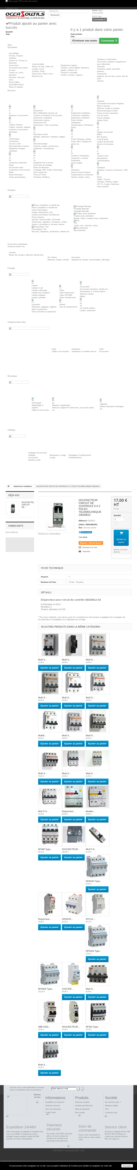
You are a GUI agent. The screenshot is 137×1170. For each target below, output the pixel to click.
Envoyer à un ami (90, 547)
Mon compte (80, 1113)
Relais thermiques (16, 175)
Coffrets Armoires (15, 125)
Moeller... (90, 811)
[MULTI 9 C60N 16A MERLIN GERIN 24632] (98, 834)
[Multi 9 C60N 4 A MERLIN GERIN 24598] (98, 683)
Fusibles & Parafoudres (80, 156)
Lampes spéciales (39, 298)
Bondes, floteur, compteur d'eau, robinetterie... (91, 218)
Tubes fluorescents (66, 293)
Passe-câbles (14, 82)
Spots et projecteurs (39, 309)
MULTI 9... (43, 811)
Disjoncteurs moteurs (41, 120)
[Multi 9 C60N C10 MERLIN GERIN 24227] (98, 974)
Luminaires (36, 304)
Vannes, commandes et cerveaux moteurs (48, 224)
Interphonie (76, 349)
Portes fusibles (77, 120)
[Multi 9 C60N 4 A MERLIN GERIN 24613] (50, 758)
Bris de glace (102, 137)
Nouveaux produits (82, 1102)
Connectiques (14, 139)
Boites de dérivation (41, 167)
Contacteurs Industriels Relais (18, 164)
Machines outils (34, 460)
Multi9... (42, 735)
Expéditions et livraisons (54, 1102)
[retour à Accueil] (8, 486)
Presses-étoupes (103, 118)
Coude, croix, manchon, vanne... (86, 226)
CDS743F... (67, 989)
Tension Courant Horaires (81, 172)
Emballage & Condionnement (79, 455)
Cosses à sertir (15, 144)
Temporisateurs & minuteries (82, 175)
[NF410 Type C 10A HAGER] (98, 1012)
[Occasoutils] (25, 15)
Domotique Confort (40, 134)
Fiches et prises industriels (107, 113)
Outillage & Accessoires (37, 453)
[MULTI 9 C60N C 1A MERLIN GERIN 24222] (50, 796)
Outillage (31, 455)
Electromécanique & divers (107, 111)
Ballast (82, 296)
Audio (54, 349)
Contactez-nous (12, 8)
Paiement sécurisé (52, 1106)
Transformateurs (103, 161)
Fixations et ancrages (69, 73)
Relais (11, 172)
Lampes (35, 285)
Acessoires (75, 257)
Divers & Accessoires (105, 144)
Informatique (36, 403)
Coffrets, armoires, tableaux (20, 127)
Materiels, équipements (61, 405)
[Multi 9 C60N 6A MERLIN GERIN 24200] (50, 645)
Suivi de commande (53, 1109)
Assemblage (14, 53)
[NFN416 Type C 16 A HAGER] (98, 936)
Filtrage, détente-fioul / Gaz (42, 212)
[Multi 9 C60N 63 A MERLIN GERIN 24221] (50, 683)
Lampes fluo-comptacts (41, 293)
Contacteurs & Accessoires (19, 170)
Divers (73, 127)
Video (101, 349)
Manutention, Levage (58, 455)
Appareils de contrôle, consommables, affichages (90, 260)
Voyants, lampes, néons (80, 177)
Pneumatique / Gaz (39, 229)
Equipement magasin (69, 65)
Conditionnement (74, 458)
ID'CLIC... (91, 919)
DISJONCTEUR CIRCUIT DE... (29, 504)
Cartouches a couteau (79, 158)
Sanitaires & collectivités (106, 59)
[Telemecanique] (85, 532)
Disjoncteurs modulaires (42, 118)
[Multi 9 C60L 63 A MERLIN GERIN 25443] (74, 721)
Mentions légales (111, 1106)
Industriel (100, 101)
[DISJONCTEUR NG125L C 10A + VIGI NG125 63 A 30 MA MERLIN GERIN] (74, 834)
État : (81, 528)
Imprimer (86, 551)
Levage (52, 458)
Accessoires (14, 65)
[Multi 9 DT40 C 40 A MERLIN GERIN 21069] (98, 758)
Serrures (100, 81)
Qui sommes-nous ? (113, 1102)
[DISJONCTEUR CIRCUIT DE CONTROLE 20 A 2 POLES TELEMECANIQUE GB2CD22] (74, 1012)
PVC (75, 223)
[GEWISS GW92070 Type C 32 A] (74, 904)
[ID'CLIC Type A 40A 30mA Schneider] (98, 904)
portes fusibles (76, 163)
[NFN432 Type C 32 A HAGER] (50, 974)
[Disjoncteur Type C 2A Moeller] (50, 904)
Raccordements (80, 230)
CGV (107, 1109)
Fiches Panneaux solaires (81, 139)
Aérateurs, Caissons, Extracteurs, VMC (112, 170)
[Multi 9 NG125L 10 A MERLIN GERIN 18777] (74, 645)
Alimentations (102, 158)
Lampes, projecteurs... (88, 310)
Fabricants (15, 525)
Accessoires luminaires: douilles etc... (94, 289)
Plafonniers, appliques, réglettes (44, 307)
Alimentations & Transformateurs (92, 291)
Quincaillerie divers (16, 85)
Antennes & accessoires (18, 115)
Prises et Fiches (39, 175)
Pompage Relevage (81, 209)
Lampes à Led (37, 288)
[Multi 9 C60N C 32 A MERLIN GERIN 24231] (50, 1050)
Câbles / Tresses (103, 179)
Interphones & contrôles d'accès (84, 351)
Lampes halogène (38, 295)
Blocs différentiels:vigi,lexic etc (45, 113)
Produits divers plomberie (83, 216)
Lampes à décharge (39, 290)
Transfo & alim (102, 156)
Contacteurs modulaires (80, 115)
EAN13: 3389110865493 (88, 525)
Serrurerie (101, 67)
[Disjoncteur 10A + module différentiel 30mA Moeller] (74, 796)
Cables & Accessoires (60, 351)
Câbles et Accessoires (40, 410)
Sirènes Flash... (103, 120)
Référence (83, 521)
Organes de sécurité (105, 132)
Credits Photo (50, 1113)
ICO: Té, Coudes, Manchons (108, 184)
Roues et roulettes (16, 87)
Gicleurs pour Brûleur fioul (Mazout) (45, 215)
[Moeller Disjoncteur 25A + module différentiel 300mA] (98, 796)
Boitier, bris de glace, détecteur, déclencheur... (27, 255)
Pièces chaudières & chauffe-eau (44, 208)
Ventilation (101, 168)
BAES (99, 135)
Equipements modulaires (80, 113)
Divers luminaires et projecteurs (44, 312)
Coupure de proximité (105, 142)
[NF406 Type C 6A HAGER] (50, 834)
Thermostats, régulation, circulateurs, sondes (49, 222)
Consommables (38, 64)
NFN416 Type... (93, 951)
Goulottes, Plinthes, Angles (107, 182)
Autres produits (103, 187)
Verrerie (62, 304)
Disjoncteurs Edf (39, 123)
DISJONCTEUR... (71, 849)
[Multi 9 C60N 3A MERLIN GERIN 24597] (98, 645)
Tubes (61, 290)
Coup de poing (102, 139)
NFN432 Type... (46, 989)
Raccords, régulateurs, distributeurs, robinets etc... (51, 232)
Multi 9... (42, 659)
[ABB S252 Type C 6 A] (50, 1012)
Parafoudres (75, 161)
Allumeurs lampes (87, 294)
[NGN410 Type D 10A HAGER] (98, 866)
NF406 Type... (45, 849)
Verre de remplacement (68, 307)
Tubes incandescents (67, 298)
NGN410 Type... (94, 881)
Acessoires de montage (42, 165)
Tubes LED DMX (65, 295)
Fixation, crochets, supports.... (73, 75)
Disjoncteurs (38, 111)
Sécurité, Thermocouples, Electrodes (46, 220)
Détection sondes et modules (108, 108)
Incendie (12, 253)
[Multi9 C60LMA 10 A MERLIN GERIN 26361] (50, 721)
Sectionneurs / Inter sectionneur (45, 125)
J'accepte (127, 1166)
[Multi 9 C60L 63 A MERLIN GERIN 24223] (98, 721)
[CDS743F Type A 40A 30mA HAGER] (74, 974)
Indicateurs (75, 170)
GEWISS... (67, 919)
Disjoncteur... (68, 811)
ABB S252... (44, 1027)
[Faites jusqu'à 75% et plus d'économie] (68, 3)
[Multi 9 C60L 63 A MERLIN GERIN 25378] (74, 683)
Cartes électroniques (40, 210)
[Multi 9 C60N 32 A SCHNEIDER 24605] (74, 758)
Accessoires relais (16, 167)
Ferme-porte (101, 74)
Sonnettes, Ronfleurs (41, 177)
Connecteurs (14, 141)
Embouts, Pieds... (39, 71)
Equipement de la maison (43, 163)
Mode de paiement (82, 1109)
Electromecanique (40, 144)
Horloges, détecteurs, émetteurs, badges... (50, 137)
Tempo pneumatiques (17, 177)
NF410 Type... (93, 1027)
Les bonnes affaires (87, 308)
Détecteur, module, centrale (58, 260)
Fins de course (103, 116)
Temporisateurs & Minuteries (82, 125)
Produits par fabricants (84, 1106)
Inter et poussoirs (40, 172)
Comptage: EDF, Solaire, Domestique (47, 170)
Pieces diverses (38, 217)
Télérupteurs (76, 123)
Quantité (117, 515)
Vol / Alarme (52, 257)
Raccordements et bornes (19, 146)
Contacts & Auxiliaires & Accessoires (47, 115)
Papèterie (103, 404)
